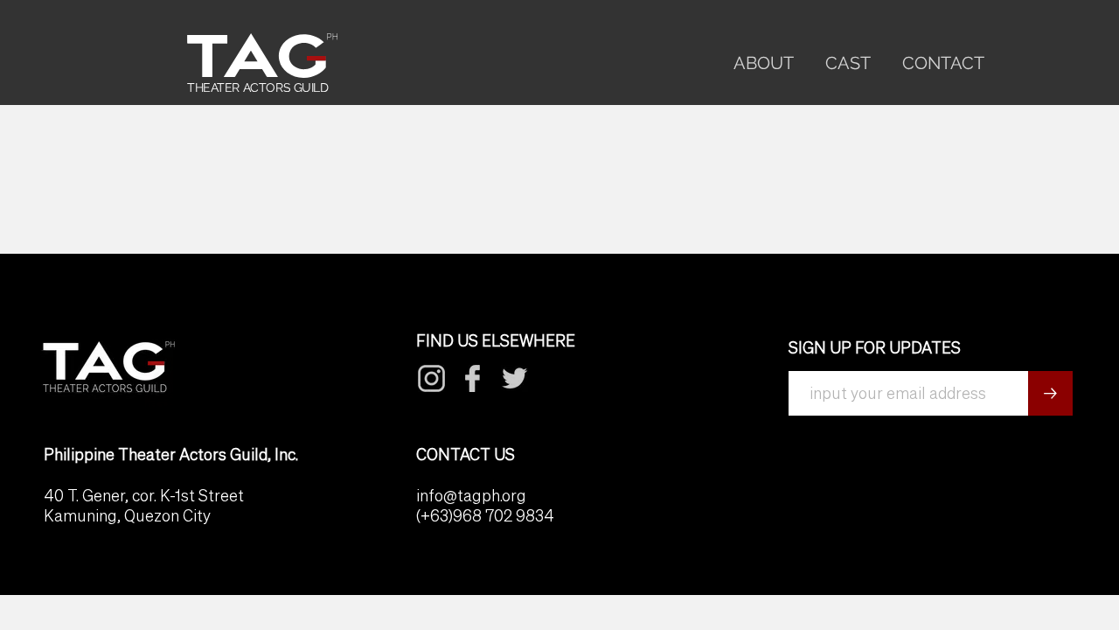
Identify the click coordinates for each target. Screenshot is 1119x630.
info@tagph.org (471, 495)
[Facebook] (432, 378)
